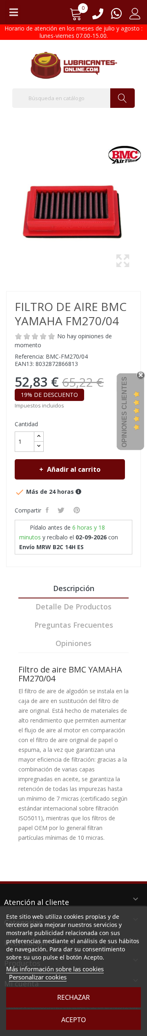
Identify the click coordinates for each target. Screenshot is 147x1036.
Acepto (73, 1019)
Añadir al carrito (73, 469)
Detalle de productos (73, 606)
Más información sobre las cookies (55, 969)
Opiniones (73, 643)
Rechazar (73, 997)
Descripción (73, 588)
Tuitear (61, 510)
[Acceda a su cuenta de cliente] (135, 16)
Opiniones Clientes (124, 412)
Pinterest (77, 510)
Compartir (48, 510)
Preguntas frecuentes (73, 625)
